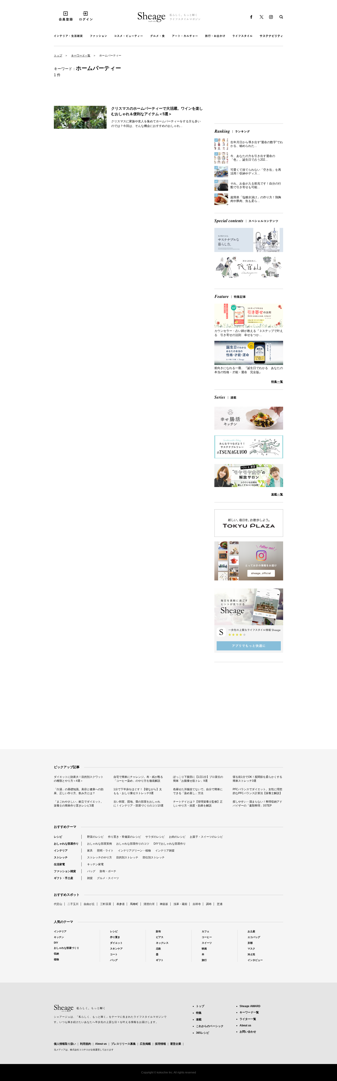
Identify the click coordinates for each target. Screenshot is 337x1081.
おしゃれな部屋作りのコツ (132, 843)
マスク (251, 948)
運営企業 (175, 1043)
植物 (56, 959)
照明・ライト (105, 850)
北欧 (158, 948)
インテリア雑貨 (164, 850)
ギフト (159, 960)
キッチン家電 (95, 864)
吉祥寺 (197, 904)
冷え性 (251, 954)
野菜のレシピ (95, 836)
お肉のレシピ (177, 836)
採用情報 (160, 1043)
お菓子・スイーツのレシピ (206, 836)
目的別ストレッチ (127, 857)
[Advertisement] (248, 88)
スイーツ (207, 942)
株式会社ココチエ (79, 1049)
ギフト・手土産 (63, 878)
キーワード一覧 (80, 55)
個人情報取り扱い (65, 1043)
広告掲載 (145, 1043)
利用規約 (85, 1043)
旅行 (204, 960)
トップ (58, 55)
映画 (204, 948)
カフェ (205, 931)
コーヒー (207, 937)
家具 (90, 850)
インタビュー (255, 960)
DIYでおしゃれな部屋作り (170, 843)
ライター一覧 (248, 1019)
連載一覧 (277, 494)
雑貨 (90, 878)
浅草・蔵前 (180, 904)
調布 (209, 904)
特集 (199, 1012)
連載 (199, 1019)
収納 (56, 953)
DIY (56, 942)
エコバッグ (254, 937)
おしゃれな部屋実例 (99, 843)
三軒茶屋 (105, 904)
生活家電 (59, 864)
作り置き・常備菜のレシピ (124, 836)
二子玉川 (72, 904)
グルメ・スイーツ (108, 878)
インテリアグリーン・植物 (134, 850)
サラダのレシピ (155, 836)
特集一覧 (277, 381)
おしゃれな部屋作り (66, 843)
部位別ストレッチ (154, 857)
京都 (250, 942)
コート (114, 954)
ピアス (159, 937)
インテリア (61, 850)
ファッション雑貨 (65, 871)
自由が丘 (89, 904)
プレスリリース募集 (123, 1043)
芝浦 (219, 904)
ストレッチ (61, 857)
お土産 (251, 931)
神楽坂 (164, 904)
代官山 (58, 904)
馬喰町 (134, 904)
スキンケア (116, 948)
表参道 (120, 904)
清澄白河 (149, 904)
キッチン (59, 937)
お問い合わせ (248, 1031)
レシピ (58, 836)
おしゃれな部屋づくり (66, 948)
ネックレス (162, 942)
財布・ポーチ (108, 871)
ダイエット (116, 942)
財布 (158, 931)
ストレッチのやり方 (99, 857)
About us (101, 1043)
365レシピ (202, 1032)
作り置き (115, 937)
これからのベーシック (210, 1026)
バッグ (91, 871)
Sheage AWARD (250, 1006)
